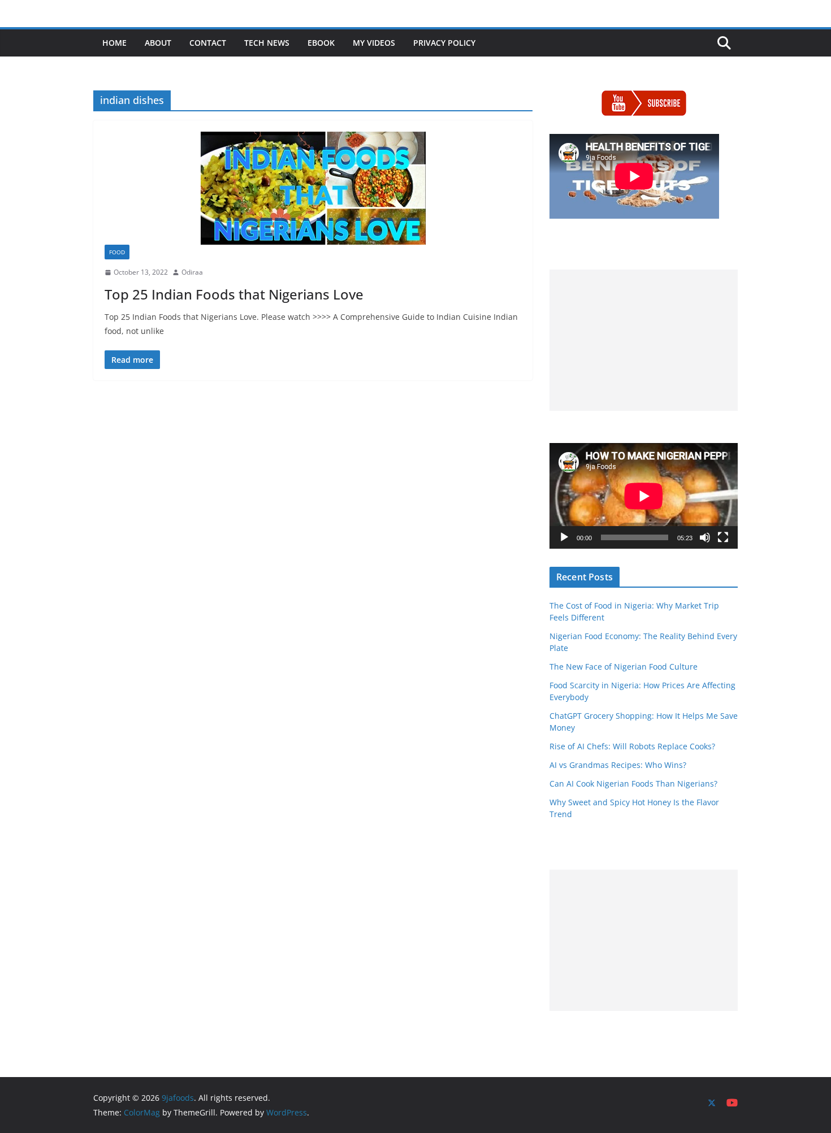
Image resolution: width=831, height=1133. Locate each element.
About (158, 42)
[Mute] (705, 537)
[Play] (564, 537)
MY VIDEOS (374, 42)
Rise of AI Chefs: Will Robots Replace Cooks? (632, 746)
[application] (643, 496)
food (117, 252)
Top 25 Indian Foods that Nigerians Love (234, 294)
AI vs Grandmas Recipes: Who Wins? (617, 764)
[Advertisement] (643, 340)
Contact (207, 42)
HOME (114, 42)
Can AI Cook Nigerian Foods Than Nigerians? (633, 783)
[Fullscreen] (723, 537)
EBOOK (321, 42)
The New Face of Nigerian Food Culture (623, 666)
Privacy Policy (444, 42)
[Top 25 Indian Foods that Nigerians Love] (313, 188)
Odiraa (192, 272)
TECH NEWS (266, 42)
